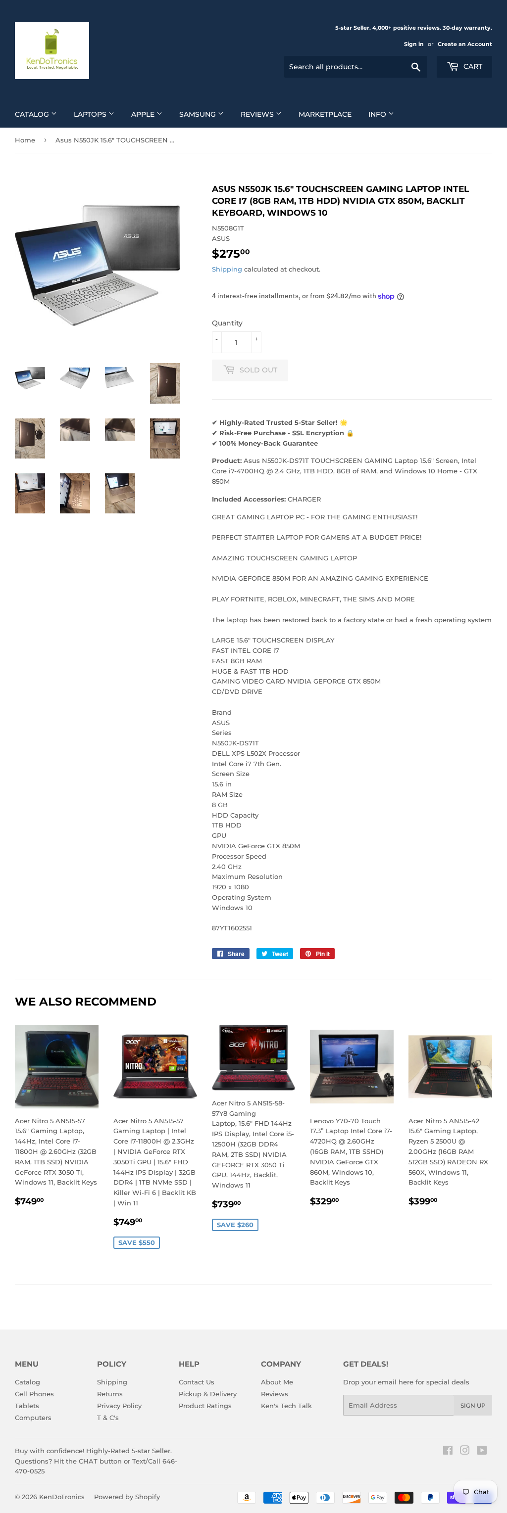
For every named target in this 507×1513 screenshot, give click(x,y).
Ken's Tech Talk (286, 1406)
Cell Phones (34, 1394)
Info (378, 114)
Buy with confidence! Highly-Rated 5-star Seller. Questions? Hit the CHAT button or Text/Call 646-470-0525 (96, 1461)
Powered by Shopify (127, 1497)
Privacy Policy (119, 1406)
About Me (277, 1382)
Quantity (227, 323)
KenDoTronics (62, 1497)
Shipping (227, 269)
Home (25, 140)
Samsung (198, 114)
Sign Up (473, 1405)
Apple (143, 114)
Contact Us (196, 1382)
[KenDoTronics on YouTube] (482, 1452)
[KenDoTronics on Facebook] (448, 1452)
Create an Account (465, 44)
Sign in (414, 44)
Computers (33, 1417)
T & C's (108, 1417)
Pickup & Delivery (208, 1394)
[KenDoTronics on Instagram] (465, 1452)
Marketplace (325, 114)
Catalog (33, 114)
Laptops (91, 114)
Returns (110, 1394)
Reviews (258, 114)
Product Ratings (205, 1406)
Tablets (27, 1406)
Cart (471, 66)
